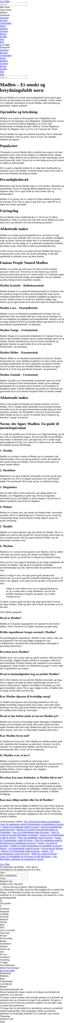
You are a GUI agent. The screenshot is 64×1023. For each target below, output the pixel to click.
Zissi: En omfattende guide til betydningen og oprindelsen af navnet (31, 841)
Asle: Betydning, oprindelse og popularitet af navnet (28, 857)
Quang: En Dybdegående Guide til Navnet (31, 839)
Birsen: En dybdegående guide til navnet (20, 851)
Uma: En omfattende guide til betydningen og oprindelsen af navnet (32, 824)
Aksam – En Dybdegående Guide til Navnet (26, 852)
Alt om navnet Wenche (52, 848)
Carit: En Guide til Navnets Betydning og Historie (29, 833)
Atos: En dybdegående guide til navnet (30, 832)
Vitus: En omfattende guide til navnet (35, 837)
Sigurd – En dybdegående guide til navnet (19, 848)
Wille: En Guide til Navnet (43, 854)
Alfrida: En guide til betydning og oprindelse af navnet (35, 845)
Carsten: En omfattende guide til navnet (20, 827)
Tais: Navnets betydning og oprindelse (42, 821)
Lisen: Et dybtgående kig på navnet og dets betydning (25, 856)
